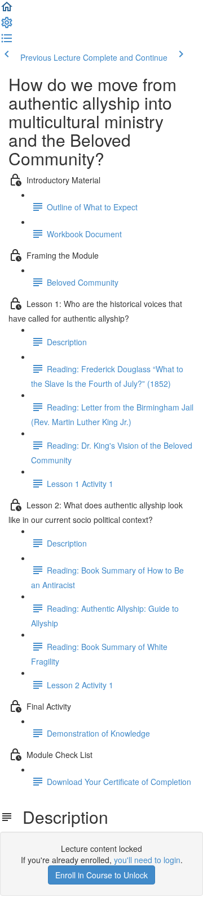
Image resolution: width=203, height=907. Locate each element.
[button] (7, 10)
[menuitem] (7, 25)
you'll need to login (147, 859)
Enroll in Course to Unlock (101, 875)
